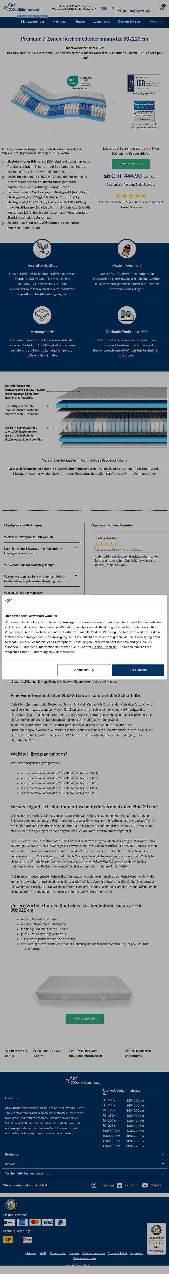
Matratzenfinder (32, 21)
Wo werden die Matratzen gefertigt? (29, 565)
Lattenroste (101, 21)
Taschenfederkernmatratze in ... (27, 1173)
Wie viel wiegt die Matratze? (24, 592)
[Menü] (162, 1216)
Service (10, 1164)
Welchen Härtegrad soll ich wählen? (29, 537)
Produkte (11, 1154)
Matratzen (60, 21)
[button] (8, 22)
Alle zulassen (138, 670)
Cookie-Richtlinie (104, 647)
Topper (80, 21)
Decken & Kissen (130, 21)
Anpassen (81, 670)
